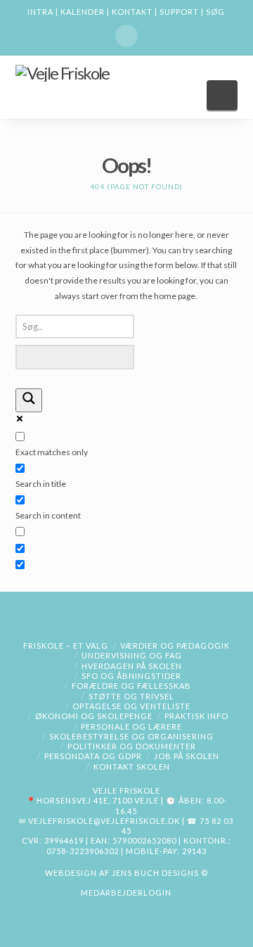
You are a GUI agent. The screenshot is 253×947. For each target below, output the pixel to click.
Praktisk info (196, 715)
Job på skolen (186, 756)
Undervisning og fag (132, 655)
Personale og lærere (131, 726)
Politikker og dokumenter (131, 746)
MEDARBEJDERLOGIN (126, 892)
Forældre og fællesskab (131, 685)
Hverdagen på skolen (132, 665)
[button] (222, 95)
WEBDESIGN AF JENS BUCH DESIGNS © (126, 872)
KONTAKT (132, 11)
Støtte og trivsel (131, 696)
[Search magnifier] (28, 400)
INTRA (40, 11)
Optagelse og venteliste (131, 706)
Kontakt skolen (131, 766)
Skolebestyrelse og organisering (131, 736)
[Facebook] (126, 36)
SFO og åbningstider (131, 675)
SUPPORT (179, 11)
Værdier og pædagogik (175, 645)
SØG (215, 11)
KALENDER (82, 11)
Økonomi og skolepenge (94, 715)
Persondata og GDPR (93, 756)
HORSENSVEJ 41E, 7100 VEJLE (98, 800)
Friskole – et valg (65, 645)
